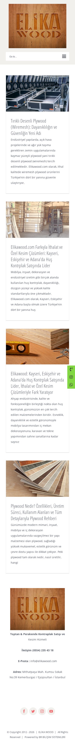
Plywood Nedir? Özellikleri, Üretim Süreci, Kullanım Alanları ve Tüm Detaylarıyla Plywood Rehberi (37, 512)
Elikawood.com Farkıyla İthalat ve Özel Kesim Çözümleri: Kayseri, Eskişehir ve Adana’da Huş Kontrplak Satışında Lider (37, 256)
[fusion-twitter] (33, 711)
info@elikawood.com (43, 661)
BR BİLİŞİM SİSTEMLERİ (52, 737)
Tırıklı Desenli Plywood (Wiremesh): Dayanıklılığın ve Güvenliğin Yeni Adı (34, 126)
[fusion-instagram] (42, 711)
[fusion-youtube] (51, 711)
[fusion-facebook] (24, 711)
